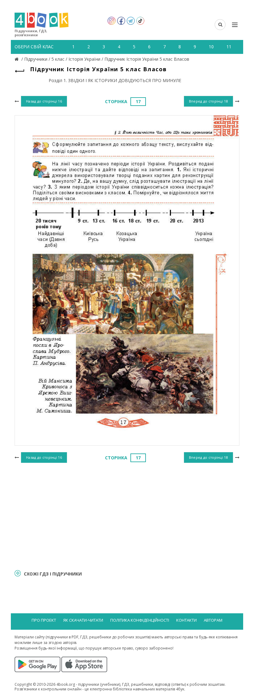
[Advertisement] (127, 515)
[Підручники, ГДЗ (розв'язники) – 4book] (17, 59)
